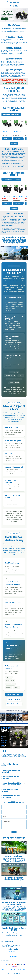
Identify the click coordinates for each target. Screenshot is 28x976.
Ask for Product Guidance (14, 703)
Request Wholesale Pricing (14, 694)
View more (14, 143)
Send (14, 831)
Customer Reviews (13, 956)
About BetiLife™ (12, 951)
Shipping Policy (5, 969)
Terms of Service (11, 971)
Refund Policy (14, 969)
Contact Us (11, 954)
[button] (2, 6)
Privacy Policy (23, 969)
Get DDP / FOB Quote (14, 699)
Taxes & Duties (20, 971)
